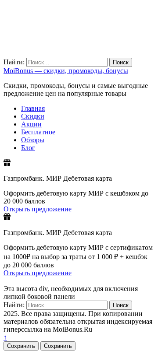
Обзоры (32, 140)
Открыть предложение (38, 209)
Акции (31, 124)
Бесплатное (38, 132)
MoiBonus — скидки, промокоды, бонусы (66, 70)
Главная (33, 108)
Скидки (32, 116)
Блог (28, 147)
